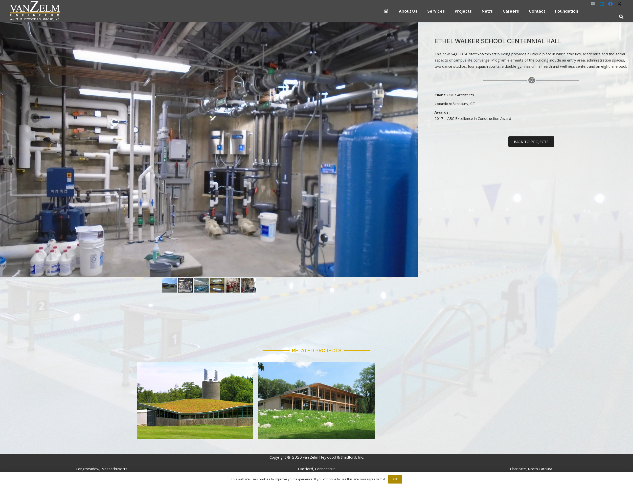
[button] (421, 11)
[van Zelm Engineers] (34, 9)
